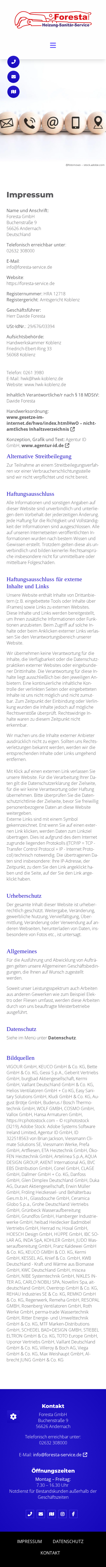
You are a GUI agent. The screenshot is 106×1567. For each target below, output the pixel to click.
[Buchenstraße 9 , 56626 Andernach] (53, 1514)
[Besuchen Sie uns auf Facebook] (74, 1514)
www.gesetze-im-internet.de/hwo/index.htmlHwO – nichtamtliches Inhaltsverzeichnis (51, 423)
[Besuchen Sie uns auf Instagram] (63, 1514)
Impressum (29, 1541)
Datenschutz (62, 1038)
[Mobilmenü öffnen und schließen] (53, 45)
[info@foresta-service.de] (42, 1514)
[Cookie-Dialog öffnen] (13, 1416)
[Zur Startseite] (53, 19)
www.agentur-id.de (42, 445)
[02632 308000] (31, 1514)
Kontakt (50, 1553)
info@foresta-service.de (57, 1455)
